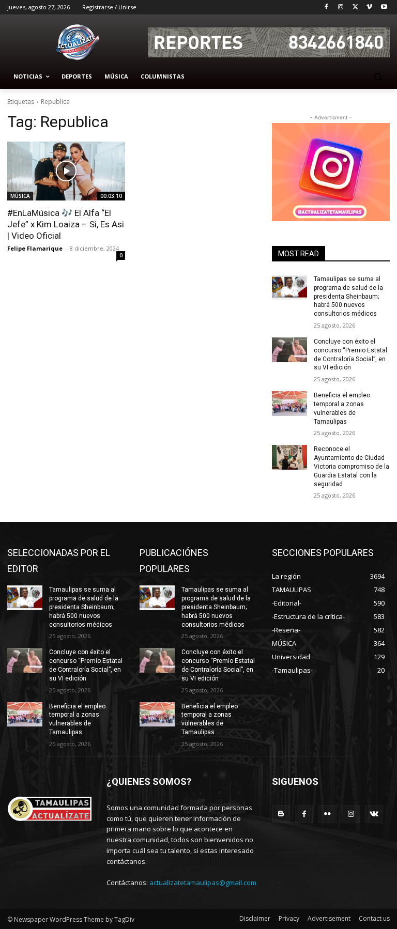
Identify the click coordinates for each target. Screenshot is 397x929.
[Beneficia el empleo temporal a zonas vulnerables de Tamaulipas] (289, 403)
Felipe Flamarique (35, 248)
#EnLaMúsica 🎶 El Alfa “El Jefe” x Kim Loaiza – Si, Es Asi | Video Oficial (65, 224)
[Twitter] (355, 7)
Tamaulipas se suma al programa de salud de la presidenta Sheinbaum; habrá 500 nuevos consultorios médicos (348, 296)
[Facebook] (326, 7)
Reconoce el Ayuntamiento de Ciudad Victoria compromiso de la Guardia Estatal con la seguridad (351, 466)
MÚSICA (20, 195)
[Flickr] (327, 814)
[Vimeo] (369, 7)
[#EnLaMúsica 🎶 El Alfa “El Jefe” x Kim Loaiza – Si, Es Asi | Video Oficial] (66, 171)
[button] (377, 77)
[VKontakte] (374, 814)
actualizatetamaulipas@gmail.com (202, 882)
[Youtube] (384, 7)
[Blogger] (281, 814)
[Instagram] (341, 7)
